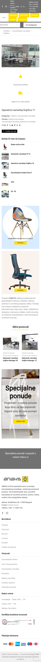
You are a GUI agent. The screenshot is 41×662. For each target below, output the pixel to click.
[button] (4, 347)
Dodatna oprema (8, 583)
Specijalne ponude (9, 587)
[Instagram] (6, 6)
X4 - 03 (13, 191)
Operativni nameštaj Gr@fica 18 (22, 163)
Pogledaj (20, 243)
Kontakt (22, 19)
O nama (13, 19)
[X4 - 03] (5, 193)
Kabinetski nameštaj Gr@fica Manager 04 (10, 359)
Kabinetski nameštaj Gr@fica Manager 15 (29, 359)
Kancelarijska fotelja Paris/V (21, 173)
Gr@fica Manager (8, 353)
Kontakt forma (12, 505)
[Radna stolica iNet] (5, 146)
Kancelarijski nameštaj (21, 31)
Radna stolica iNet (17, 144)
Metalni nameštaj (8, 578)
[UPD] (5, 184)
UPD (12, 182)
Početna (13, 15)
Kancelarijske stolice (9, 559)
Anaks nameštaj (12, 654)
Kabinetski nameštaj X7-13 (20, 154)
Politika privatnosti (9, 547)
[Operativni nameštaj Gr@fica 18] (5, 165)
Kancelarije (19, 119)
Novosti (34, 15)
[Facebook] (2, 6)
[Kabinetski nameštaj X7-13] (5, 156)
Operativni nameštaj (27, 122)
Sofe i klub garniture (9, 564)
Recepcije (5, 573)
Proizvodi (24, 15)
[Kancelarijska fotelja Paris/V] (5, 175)
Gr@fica (6, 33)
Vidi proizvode (24, 6)
